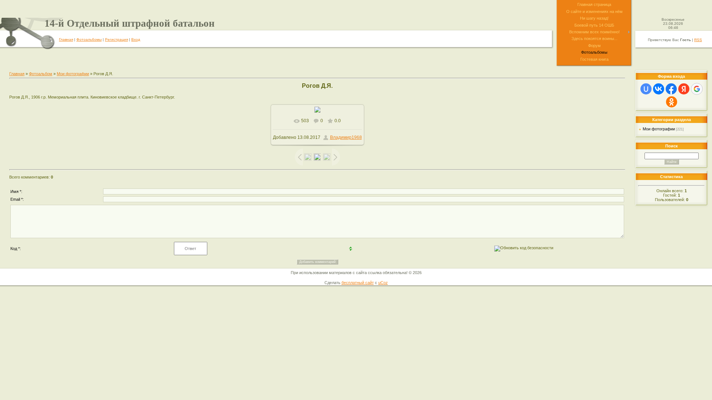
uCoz (383, 282)
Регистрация (116, 39)
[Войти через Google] (697, 89)
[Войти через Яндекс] (683, 88)
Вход (135, 39)
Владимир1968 (346, 137)
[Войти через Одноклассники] (671, 101)
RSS (698, 40)
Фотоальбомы (89, 39)
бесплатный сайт (358, 282)
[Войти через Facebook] (671, 88)
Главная (66, 39)
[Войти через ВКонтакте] (658, 88)
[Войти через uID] (646, 88)
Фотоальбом (40, 73)
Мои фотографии (73, 73)
